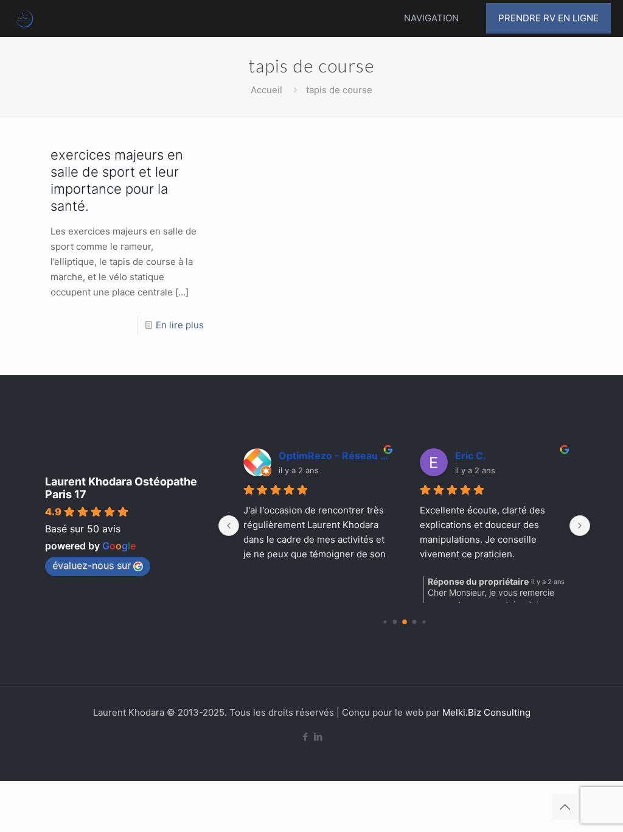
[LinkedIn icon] (317, 736)
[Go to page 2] (404, 621)
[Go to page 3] (414, 622)
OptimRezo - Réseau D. (334, 455)
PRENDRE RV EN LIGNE (548, 18)
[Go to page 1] (394, 622)
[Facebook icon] (305, 736)
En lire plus (180, 325)
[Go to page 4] (423, 621)
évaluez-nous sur (91, 565)
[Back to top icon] (564, 807)
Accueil (266, 90)
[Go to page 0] (384, 621)
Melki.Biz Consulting (486, 712)
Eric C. (470, 455)
